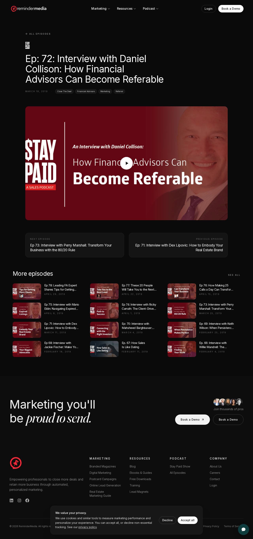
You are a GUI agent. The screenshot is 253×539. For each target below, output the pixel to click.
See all (234, 275)
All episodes (40, 33)
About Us (216, 466)
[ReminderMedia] (15, 463)
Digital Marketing (100, 472)
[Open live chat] (243, 529)
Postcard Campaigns (103, 479)
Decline (167, 520)
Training (135, 485)
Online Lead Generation (105, 485)
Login (213, 485)
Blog (133, 466)
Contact (215, 479)
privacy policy (87, 527)
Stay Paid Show (180, 466)
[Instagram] (19, 500)
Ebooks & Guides (141, 472)
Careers (215, 472)
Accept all (187, 520)
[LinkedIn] (11, 500)
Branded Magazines (103, 466)
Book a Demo (190, 419)
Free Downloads (140, 479)
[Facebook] (27, 500)
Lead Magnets (139, 491)
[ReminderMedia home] (28, 9)
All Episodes (178, 472)
